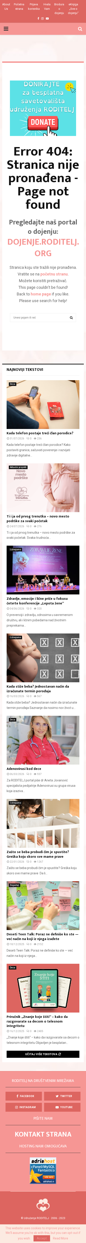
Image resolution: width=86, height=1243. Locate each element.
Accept (42, 1238)
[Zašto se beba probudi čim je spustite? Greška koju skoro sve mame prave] (43, 823)
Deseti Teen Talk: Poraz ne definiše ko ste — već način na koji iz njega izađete (43, 936)
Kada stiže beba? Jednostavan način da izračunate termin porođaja (38, 689)
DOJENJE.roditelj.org (43, 248)
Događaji (14, 885)
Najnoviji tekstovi (25, 369)
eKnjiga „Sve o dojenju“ (73, 9)
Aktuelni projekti (18, 467)
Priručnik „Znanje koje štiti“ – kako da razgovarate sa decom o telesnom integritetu (37, 1021)
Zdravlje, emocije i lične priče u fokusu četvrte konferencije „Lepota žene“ (37, 601)
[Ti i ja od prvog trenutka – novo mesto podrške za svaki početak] (43, 487)
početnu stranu (54, 274)
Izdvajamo (15, 549)
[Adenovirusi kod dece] (43, 740)
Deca (12, 384)
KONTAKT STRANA (43, 1134)
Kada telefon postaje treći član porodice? (40, 433)
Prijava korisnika (34, 6)
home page (41, 294)
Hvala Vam (46, 6)
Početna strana (19, 6)
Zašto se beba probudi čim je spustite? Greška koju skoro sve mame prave (38, 854)
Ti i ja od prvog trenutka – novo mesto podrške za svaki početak (38, 518)
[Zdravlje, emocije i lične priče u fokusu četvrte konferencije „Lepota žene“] (43, 570)
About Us (6, 6)
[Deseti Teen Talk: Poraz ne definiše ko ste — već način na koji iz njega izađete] (43, 905)
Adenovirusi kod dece (24, 769)
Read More (60, 1238)
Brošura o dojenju (59, 9)
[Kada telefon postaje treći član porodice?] (43, 404)
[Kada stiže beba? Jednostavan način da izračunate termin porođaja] (43, 657)
